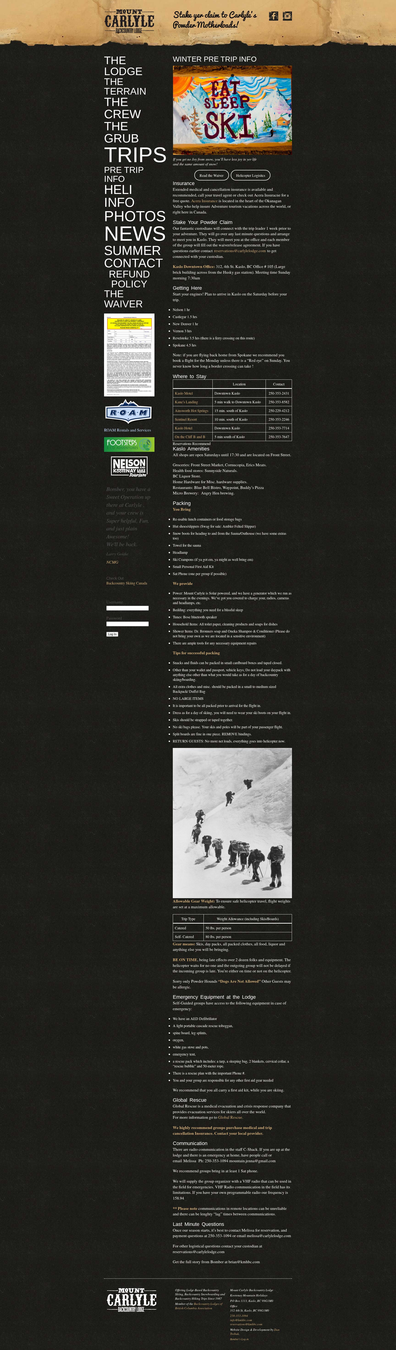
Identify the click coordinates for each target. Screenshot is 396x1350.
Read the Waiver (211, 175)
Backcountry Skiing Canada (126, 583)
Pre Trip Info (123, 174)
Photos (135, 216)
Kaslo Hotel (183, 427)
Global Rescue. (230, 1117)
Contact (133, 263)
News (135, 233)
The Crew (122, 108)
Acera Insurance (204, 200)
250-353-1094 (239, 1316)
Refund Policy (129, 279)
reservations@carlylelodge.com (240, 250)
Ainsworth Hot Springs (191, 410)
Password (114, 618)
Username (114, 602)
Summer (132, 250)
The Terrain (125, 86)
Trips (135, 155)
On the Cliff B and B (190, 436)
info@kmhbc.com (241, 1320)
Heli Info (119, 196)
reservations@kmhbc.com (246, 1324)
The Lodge (123, 65)
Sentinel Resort (186, 419)
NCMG (112, 562)
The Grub (121, 132)
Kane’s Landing (186, 401)
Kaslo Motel (184, 393)
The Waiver (123, 298)
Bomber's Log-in (239, 1339)
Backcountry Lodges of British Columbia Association (198, 1306)
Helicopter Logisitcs (250, 175)
